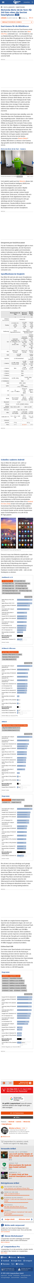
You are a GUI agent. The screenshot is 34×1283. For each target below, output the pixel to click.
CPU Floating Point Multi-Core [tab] (22, 583)
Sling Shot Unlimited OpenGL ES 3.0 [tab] (11, 728)
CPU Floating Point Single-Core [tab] (10, 590)
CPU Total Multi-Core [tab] (7, 581)
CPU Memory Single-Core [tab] (25, 590)
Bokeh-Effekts (22, 138)
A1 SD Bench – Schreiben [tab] (20, 990)
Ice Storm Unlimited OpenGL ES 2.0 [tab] (10, 730)
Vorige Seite (3, 1083)
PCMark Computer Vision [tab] (18, 800)
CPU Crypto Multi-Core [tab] (19, 581)
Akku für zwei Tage (23, 1083)
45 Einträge (28, 663)
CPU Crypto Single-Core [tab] (8, 588)
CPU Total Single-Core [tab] (21, 586)
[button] (32, 2)
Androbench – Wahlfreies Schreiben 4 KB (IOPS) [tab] (14, 988)
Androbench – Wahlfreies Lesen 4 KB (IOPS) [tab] (13, 983)
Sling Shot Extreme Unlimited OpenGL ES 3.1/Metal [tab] (14, 725)
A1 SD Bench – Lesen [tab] (7, 990)
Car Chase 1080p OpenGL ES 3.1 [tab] (10, 652)
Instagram (28, 1261)
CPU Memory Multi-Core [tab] (8, 586)
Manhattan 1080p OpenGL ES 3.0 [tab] (10, 657)
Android (11, 1122)
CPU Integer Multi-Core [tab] (8, 583)
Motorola (22, 181)
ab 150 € (24, 424)
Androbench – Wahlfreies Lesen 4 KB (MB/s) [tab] (13, 980)
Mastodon (6, 1264)
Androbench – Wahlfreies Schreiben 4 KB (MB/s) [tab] (14, 985)
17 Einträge (29, 597)
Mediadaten (16, 1275)
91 (11, 1169)
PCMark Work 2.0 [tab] (6, 800)
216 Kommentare (18, 1113)
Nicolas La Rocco (15, 1128)
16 (11, 1160)
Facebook (6, 1261)
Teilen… (17, 1117)
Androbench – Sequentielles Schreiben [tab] (12, 978)
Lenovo (18, 1122)
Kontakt (10, 1275)
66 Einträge (28, 994)
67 (11, 1178)
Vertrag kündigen (5, 1277)
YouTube (21, 1264)
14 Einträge (29, 806)
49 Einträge (28, 734)
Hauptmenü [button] (3, 2)
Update (3, 18)
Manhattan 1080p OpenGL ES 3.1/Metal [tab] (11, 654)
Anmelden (27, 2)
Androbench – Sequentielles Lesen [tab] (11, 976)
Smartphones (20, 7)
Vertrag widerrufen (26, 1275)
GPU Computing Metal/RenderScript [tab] (11, 593)
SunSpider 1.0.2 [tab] (6, 802)
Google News (17, 1261)
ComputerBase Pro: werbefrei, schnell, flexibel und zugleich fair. (15, 1142)
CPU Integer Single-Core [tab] (21, 588)
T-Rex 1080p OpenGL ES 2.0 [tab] (9, 659)
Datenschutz (23, 1277)
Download (19, 176)
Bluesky (22, 1257)
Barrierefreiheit (15, 1277)
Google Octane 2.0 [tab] (16, 802)
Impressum (4, 1275)
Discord (13, 1257)
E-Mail (23, 1128)
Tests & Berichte (9, 7)
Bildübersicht (6, 1136)
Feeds (5, 1257)
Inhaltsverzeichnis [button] (12, 22)
